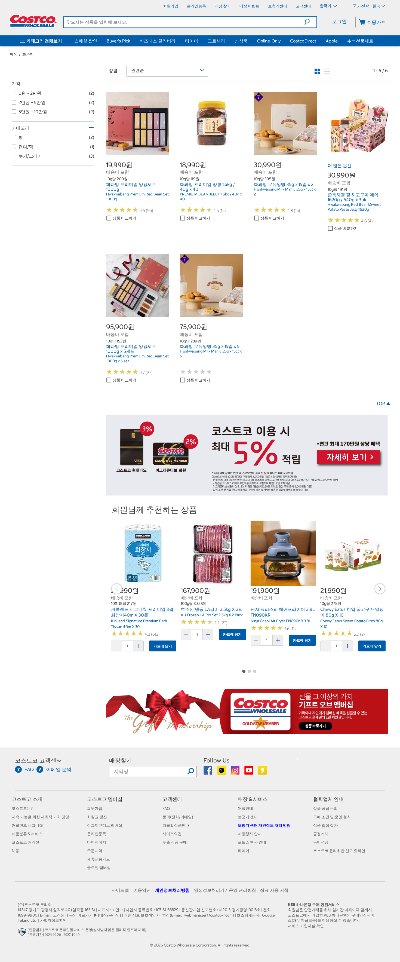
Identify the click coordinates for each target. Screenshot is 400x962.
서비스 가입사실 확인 (306, 925)
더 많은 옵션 (340, 165)
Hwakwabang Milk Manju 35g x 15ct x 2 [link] (285, 192)
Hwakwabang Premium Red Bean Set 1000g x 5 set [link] (137, 358)
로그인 (339, 21)
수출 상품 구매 (174, 842)
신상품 (241, 41)
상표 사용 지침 (274, 890)
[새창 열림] (23, 933)
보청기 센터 (248, 816)
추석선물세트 (360, 41)
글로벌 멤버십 (99, 867)
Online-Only (269, 41)
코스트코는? (22, 808)
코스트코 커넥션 (25, 842)
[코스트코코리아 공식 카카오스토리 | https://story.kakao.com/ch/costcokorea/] (262, 772)
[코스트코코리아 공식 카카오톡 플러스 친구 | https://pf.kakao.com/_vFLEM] (222, 772)
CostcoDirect (303, 41)
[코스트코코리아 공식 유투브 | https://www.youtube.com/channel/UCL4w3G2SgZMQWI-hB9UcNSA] (249, 772)
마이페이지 (96, 842)
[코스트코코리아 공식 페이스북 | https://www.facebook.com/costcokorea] (208, 772)
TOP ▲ (383, 403)
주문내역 (94, 850)
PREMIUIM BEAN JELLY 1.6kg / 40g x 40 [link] (211, 196)
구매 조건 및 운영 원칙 (332, 816)
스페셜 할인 (85, 41)
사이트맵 (120, 890)
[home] (33, 21)
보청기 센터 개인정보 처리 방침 (264, 825)
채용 (15, 850)
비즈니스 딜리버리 (158, 41)
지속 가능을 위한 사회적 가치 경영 (40, 816)
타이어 (191, 41)
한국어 (326, 5)
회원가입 (94, 808)
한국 (376, 6)
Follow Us (216, 760)
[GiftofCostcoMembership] (247, 730)
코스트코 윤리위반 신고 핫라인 (339, 850)
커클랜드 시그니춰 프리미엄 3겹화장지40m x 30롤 (142, 612)
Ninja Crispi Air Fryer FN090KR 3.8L (281, 620)
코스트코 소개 (27, 799)
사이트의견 (171, 833)
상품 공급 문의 (325, 808)
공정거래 (320, 833)
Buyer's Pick (118, 41)
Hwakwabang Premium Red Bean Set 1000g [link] (137, 196)
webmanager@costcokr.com (208, 915)
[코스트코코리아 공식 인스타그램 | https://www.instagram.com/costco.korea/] (235, 772)
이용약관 (142, 890)
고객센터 (172, 799)
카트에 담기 (162, 646)
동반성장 (320, 842)
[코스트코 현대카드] (247, 492)
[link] (137, 152)
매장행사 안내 (249, 833)
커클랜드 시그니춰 (27, 825)
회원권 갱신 (97, 816)
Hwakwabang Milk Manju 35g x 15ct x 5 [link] (211, 354)
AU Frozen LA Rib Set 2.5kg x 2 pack (212, 614)
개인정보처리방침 (172, 890)
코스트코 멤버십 (104, 799)
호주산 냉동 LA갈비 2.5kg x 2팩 (212, 609)
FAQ (166, 808)
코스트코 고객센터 (38, 760)
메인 (14, 54)
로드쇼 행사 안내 (252, 842)
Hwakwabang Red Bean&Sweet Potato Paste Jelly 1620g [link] (354, 207)
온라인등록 (96, 833)
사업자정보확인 (53, 920)
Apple (332, 41)
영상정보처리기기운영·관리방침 (225, 890)
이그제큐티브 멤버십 (104, 825)
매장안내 (245, 808)
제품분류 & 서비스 (27, 833)
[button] (310, 22)
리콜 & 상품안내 (175, 825)
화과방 (28, 54)
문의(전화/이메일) (177, 816)
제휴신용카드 (98, 859)
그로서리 (216, 41)
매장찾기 (120, 760)
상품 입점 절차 (325, 825)
